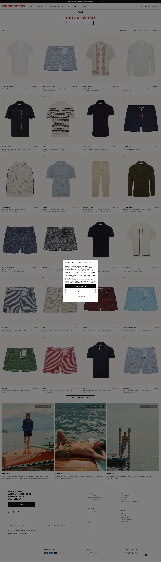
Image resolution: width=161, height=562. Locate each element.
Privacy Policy (69, 281)
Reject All (81, 291)
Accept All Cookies (80, 286)
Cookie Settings (80, 296)
